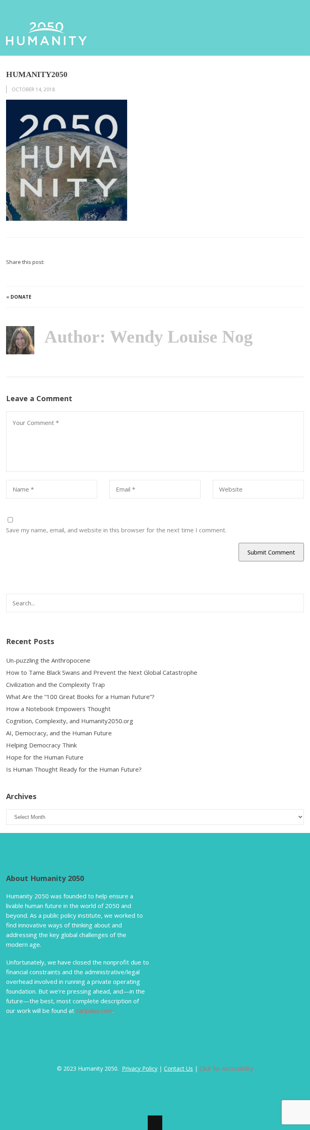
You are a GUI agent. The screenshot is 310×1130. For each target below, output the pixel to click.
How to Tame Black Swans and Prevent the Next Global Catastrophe (101, 672)
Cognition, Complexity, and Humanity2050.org (69, 721)
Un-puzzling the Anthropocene (48, 660)
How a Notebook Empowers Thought (58, 709)
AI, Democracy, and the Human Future (59, 733)
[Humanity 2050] (46, 40)
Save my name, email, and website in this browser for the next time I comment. (116, 530)
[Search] (292, 599)
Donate (20, 296)
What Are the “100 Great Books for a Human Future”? (80, 697)
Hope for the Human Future (45, 757)
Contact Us (178, 1068)
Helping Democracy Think (41, 745)
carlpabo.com (94, 1011)
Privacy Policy (139, 1068)
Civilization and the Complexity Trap (55, 684)
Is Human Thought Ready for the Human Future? (74, 769)
